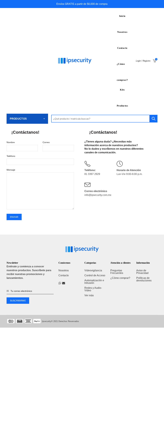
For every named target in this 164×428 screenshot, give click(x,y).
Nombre (11, 142)
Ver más (89, 295)
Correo (46, 142)
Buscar (153, 118)
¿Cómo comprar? (122, 67)
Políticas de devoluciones (144, 279)
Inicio (122, 16)
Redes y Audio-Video (93, 289)
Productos (122, 105)
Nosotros (122, 32)
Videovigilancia (93, 270)
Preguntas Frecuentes (116, 271)
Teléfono (11, 156)
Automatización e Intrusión (94, 281)
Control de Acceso (94, 275)
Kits (122, 89)
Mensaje (11, 170)
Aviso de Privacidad (142, 271)
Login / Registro (143, 61)
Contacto (122, 48)
